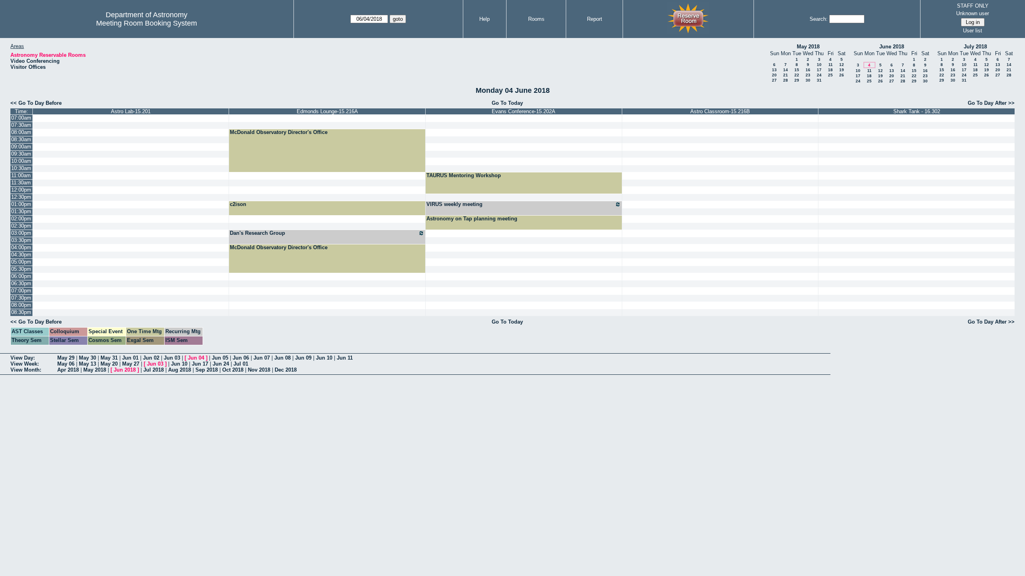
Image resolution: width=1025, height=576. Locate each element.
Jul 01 (240, 364)
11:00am (21, 175)
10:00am (21, 161)
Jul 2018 (153, 370)
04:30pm (21, 255)
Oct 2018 (232, 370)
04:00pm (21, 247)
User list (972, 31)
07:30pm (21, 298)
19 (841, 70)
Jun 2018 (125, 370)
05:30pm (21, 269)
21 (785, 75)
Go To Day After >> (991, 103)
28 (785, 80)
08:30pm (21, 312)
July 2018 (975, 47)
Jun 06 (241, 358)
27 (774, 80)
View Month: (25, 370)
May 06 (65, 364)
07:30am (21, 125)
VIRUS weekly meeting (454, 204)
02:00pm (21, 219)
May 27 (130, 364)
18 (830, 70)
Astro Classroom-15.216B (720, 111)
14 (785, 70)
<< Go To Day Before (36, 103)
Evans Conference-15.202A (523, 111)
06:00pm (21, 276)
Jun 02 (151, 358)
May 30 (87, 358)
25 (830, 75)
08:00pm (21, 305)
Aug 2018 (179, 370)
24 (819, 75)
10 (819, 64)
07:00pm (21, 291)
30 (808, 80)
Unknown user (972, 13)
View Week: (24, 364)
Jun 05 (220, 358)
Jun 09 (303, 358)
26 (841, 75)
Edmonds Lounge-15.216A (327, 111)
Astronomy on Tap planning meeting (471, 219)
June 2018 (891, 47)
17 (819, 70)
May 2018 (808, 47)
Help (484, 19)
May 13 (87, 364)
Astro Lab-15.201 (131, 111)
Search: (819, 19)
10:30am (21, 168)
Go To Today (507, 103)
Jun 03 (172, 358)
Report (594, 19)
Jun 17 (200, 364)
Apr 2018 (68, 370)
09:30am (21, 154)
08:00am (21, 132)
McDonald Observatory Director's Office (279, 132)
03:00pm (21, 233)
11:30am (21, 183)
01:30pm (21, 211)
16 (808, 70)
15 (796, 70)
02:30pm (21, 226)
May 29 (65, 358)
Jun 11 (345, 358)
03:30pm (21, 240)
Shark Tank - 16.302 (916, 111)
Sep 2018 (206, 370)
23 (808, 75)
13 (774, 70)
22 (796, 75)
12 (841, 64)
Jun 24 (221, 364)
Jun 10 (324, 358)
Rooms (536, 19)
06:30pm (21, 283)
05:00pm (21, 262)
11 (830, 64)
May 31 (109, 358)
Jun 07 (261, 358)
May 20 (109, 364)
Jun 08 (282, 358)
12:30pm (21, 197)
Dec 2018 (286, 370)
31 (819, 80)
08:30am (21, 139)
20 (774, 75)
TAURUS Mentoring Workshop (463, 175)
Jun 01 (130, 358)
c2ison (238, 204)
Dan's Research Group (257, 233)
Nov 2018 (259, 370)
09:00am (21, 147)
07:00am (21, 118)
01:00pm (21, 204)
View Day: (22, 358)
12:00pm (21, 190)
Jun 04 (196, 358)
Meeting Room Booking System (146, 23)
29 (796, 80)
